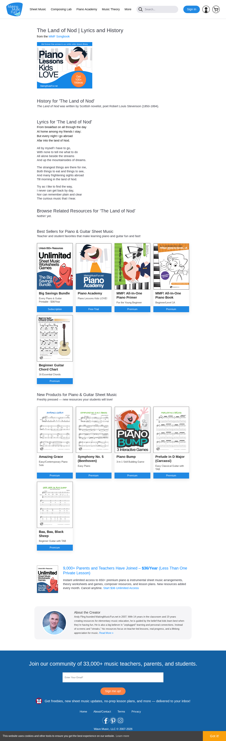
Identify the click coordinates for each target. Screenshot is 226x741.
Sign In (191, 9)
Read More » (106, 632)
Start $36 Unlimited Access (121, 588)
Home (83, 711)
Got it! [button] (214, 736)
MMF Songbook (59, 36)
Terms (121, 711)
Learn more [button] (122, 736)
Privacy (136, 711)
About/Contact (102, 711)
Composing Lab (61, 9)
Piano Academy (86, 9)
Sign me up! (113, 691)
